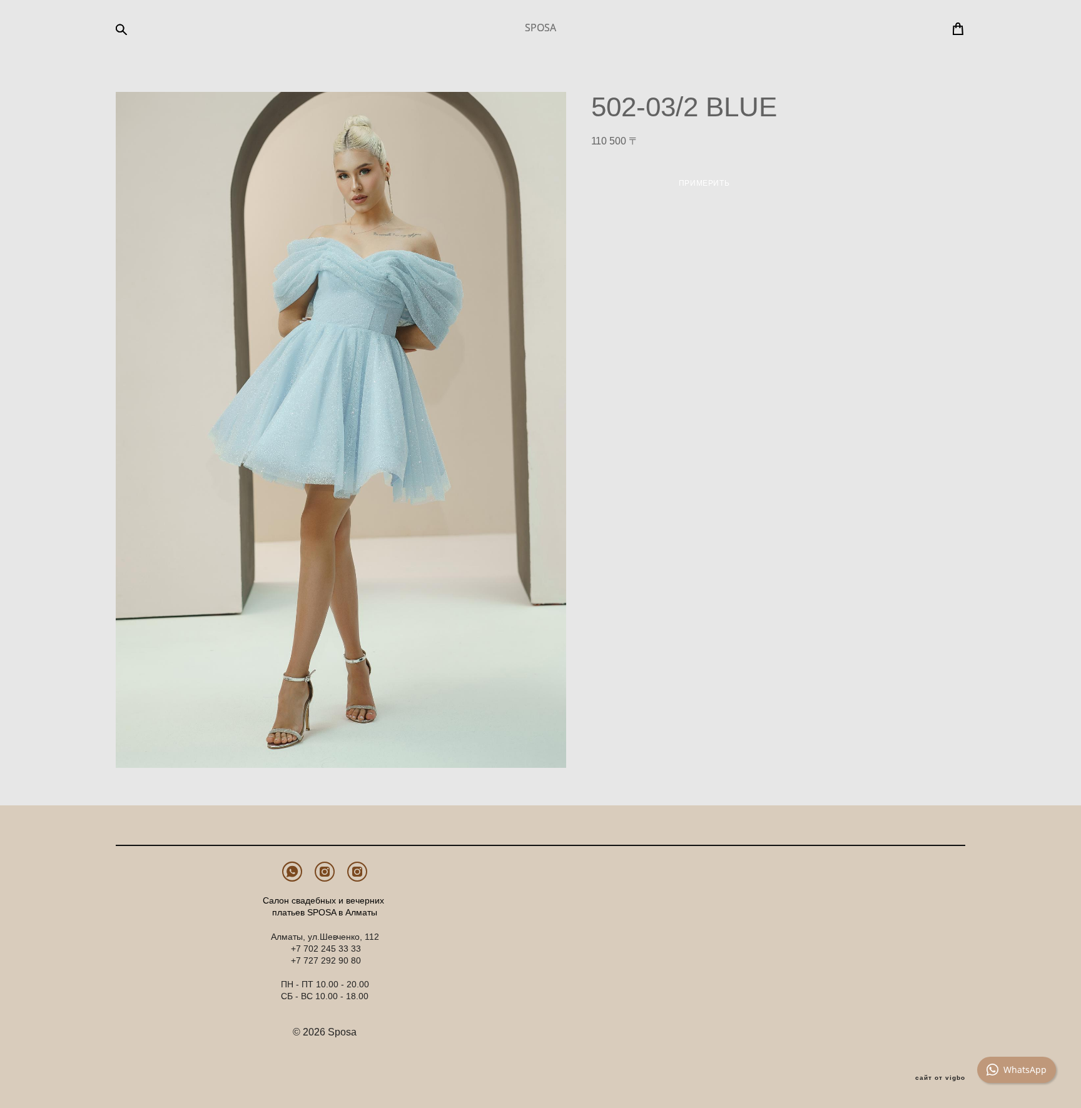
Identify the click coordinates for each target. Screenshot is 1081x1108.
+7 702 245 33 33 (326, 949)
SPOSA (540, 28)
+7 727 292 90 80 (326, 960)
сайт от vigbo (940, 1078)
